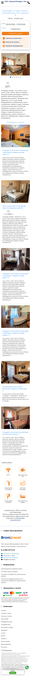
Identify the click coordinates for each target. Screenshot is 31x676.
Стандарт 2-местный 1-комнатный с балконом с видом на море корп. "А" (15, 152)
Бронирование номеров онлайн (11, 569)
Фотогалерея (5, 641)
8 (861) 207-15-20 (9, 550)
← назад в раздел (6, 462)
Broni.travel (8, 650)
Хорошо (12, 673)
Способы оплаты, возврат (9, 571)
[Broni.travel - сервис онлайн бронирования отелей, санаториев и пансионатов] (11, 537)
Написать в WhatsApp (11, 554)
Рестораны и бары (7, 627)
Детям (3, 636)
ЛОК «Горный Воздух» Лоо (16, 1)
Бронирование (6, 644)
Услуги (3, 633)
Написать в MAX (9, 555)
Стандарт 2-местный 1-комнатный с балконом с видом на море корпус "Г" (15, 333)
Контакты (4, 647)
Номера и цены (18, 18)
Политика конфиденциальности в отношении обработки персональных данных (13, 580)
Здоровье (4, 630)
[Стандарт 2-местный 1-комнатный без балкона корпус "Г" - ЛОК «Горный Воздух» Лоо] (15, 418)
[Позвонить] (28, 2)
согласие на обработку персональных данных (14, 670)
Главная (10, 18)
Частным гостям (6, 616)
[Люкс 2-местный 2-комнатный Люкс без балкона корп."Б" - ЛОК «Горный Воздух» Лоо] (15, 191)
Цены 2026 (4, 619)
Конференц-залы (6, 622)
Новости (4, 638)
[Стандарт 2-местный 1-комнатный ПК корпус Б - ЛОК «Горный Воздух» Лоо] (15, 64)
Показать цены (15, 33)
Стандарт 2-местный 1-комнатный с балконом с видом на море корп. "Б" (15, 276)
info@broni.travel (9, 559)
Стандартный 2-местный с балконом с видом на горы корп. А (14, 389)
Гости (3, 28)
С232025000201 (15, 520)
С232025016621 (19, 518)
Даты (3, 23)
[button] (10, 77)
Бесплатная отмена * (13, 42)
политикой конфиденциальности (11, 668)
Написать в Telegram (10, 557)
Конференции (5, 624)
